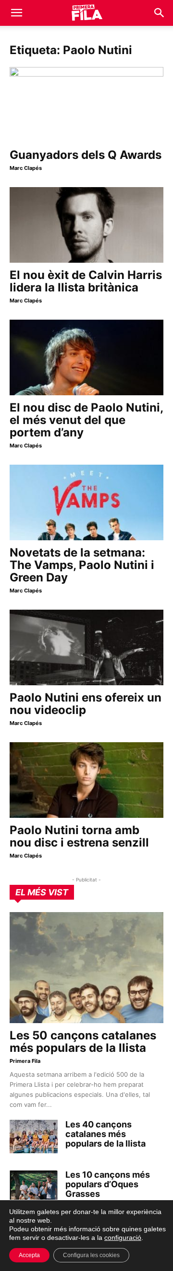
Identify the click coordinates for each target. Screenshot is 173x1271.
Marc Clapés (26, 168)
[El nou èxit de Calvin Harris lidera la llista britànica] (86, 225)
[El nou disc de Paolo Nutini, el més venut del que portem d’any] (86, 357)
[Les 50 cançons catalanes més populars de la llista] (86, 967)
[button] (16, 13)
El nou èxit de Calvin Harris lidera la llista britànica (86, 281)
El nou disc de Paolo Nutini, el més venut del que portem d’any (86, 420)
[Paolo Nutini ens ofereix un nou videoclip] (86, 647)
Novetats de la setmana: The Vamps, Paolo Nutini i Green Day (82, 565)
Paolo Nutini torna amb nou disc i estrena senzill (79, 836)
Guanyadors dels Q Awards (85, 155)
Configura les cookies (91, 1255)
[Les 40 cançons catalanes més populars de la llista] (34, 1136)
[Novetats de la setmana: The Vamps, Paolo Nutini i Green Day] (86, 502)
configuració (122, 1237)
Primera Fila (25, 1061)
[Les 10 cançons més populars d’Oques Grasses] (34, 1187)
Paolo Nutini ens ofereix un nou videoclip (85, 704)
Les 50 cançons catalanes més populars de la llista (83, 1041)
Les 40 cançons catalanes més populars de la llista (105, 1133)
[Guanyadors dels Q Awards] (86, 105)
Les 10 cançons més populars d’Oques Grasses (107, 1184)
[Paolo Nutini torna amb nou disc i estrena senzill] (86, 780)
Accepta (29, 1255)
